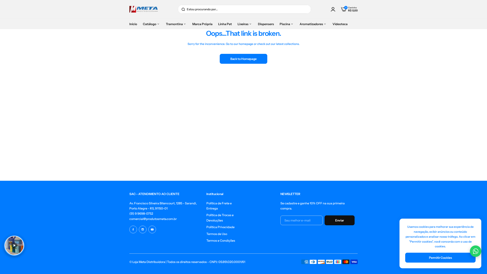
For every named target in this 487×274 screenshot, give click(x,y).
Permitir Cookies (440, 258)
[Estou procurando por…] (183, 9)
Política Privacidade (220, 227)
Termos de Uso (216, 234)
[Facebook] (133, 229)
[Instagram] (142, 229)
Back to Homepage (243, 59)
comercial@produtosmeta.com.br (153, 219)
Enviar (339, 220)
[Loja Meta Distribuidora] (143, 9)
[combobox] (244, 9)
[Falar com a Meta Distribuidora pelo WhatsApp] (475, 251)
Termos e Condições (220, 240)
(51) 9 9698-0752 (141, 213)
